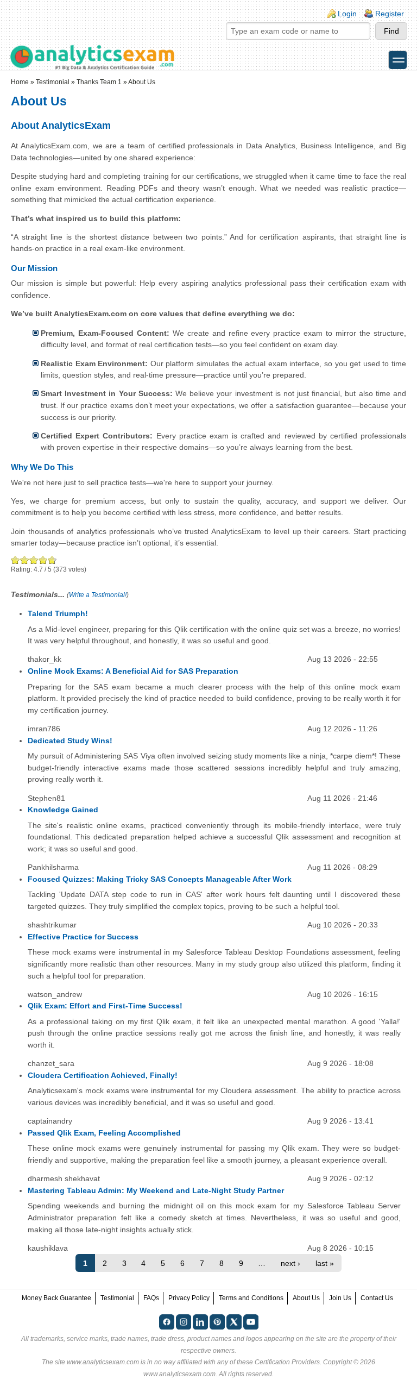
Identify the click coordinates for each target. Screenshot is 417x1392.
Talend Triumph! (58, 613)
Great (43, 560)
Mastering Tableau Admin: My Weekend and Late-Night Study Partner (156, 1190)
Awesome (51, 560)
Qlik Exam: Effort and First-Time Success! (105, 1005)
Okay (24, 560)
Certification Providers (287, 1362)
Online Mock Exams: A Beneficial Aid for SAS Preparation (133, 671)
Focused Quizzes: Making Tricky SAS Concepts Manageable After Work (160, 879)
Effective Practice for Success (83, 936)
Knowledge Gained (63, 809)
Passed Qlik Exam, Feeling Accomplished (104, 1132)
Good (34, 560)
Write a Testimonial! (98, 595)
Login (347, 13)
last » (324, 1263)
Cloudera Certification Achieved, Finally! (103, 1075)
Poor (15, 560)
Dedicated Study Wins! (70, 740)
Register (389, 13)
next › (290, 1263)
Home (20, 82)
